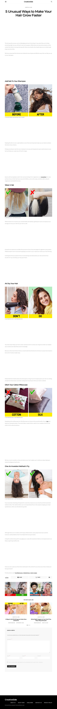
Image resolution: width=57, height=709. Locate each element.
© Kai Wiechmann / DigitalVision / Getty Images (14, 117)
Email (23, 656)
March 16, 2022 (45, 622)
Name (8, 656)
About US (12, 702)
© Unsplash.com (8, 217)
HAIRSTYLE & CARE (28, 7)
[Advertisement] (28, 30)
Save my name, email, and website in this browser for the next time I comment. (26, 662)
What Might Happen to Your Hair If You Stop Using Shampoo (41, 620)
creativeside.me (11, 622)
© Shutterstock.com (16, 217)
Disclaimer (30, 702)
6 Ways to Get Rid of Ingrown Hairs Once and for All (16, 620)
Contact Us (38, 702)
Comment (9, 639)
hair (47, 421)
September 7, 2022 (20, 622)
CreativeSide (28, 2)
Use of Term (21, 702)
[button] (27, 625)
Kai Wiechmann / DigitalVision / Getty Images (26, 573)
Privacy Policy (48, 702)
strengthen (43, 177)
